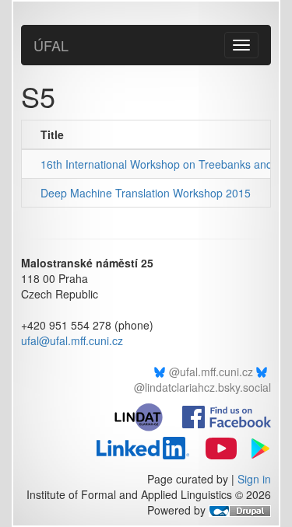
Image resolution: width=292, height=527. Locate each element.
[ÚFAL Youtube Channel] (214, 446)
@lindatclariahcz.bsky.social (202, 387)
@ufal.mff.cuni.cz (211, 371)
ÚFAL (51, 45)
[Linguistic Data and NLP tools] (145, 415)
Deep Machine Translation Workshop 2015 (145, 193)
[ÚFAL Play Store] (255, 446)
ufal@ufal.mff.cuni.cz (72, 340)
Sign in (254, 479)
